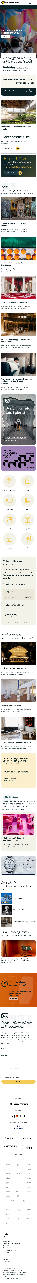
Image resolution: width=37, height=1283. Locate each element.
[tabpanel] (18, 33)
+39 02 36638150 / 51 (10, 1250)
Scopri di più (5, 34)
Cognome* (4, 1055)
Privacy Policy (6, 1278)
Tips (27, 548)
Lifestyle (28, 529)
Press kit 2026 (6, 1261)
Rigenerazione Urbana (9, 490)
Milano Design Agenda (9, 67)
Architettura (9, 548)
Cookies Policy (15, 1278)
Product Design (9, 509)
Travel (27, 490)
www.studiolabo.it (9, 1254)
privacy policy (15, 1077)
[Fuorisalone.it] (10, 2)
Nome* (3, 1048)
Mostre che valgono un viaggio (17, 32)
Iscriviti (18, 1081)
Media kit (5, 1259)
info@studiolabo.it (9, 1252)
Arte (9, 529)
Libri (27, 509)
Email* (3, 1062)
